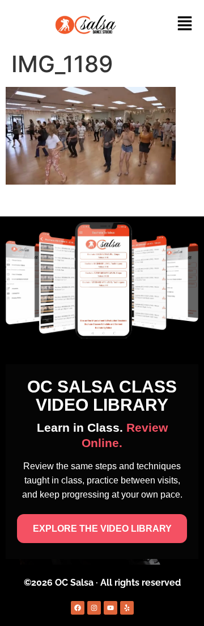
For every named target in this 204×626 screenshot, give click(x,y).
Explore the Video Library (102, 528)
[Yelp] (127, 608)
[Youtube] (110, 608)
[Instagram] (94, 608)
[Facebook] (77, 608)
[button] (184, 24)
